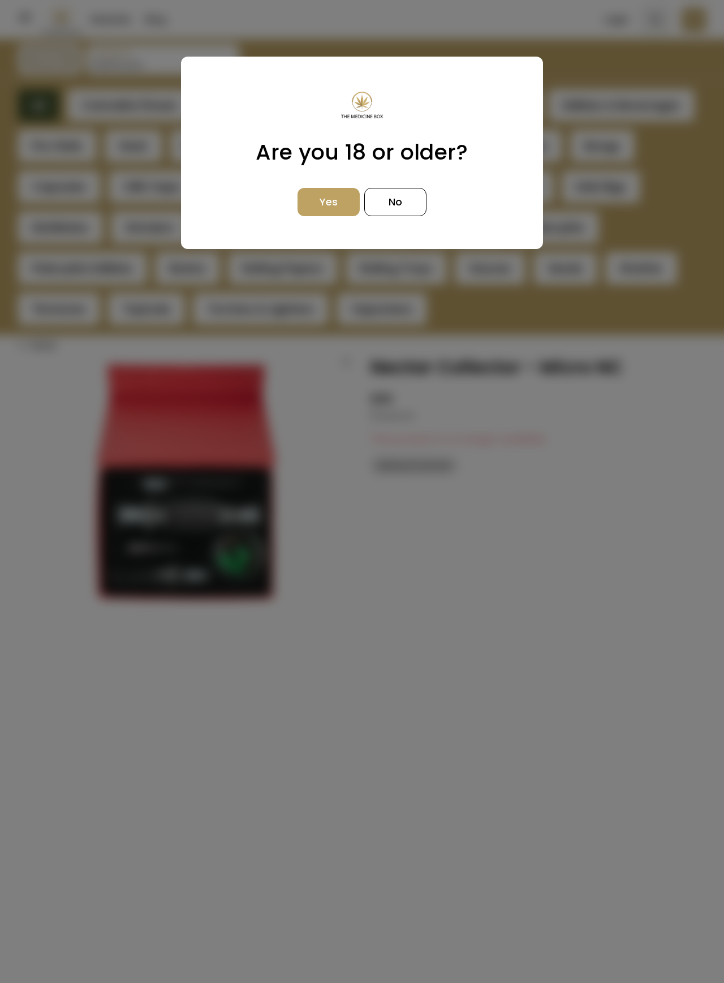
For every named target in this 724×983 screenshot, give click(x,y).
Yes (329, 202)
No (395, 202)
